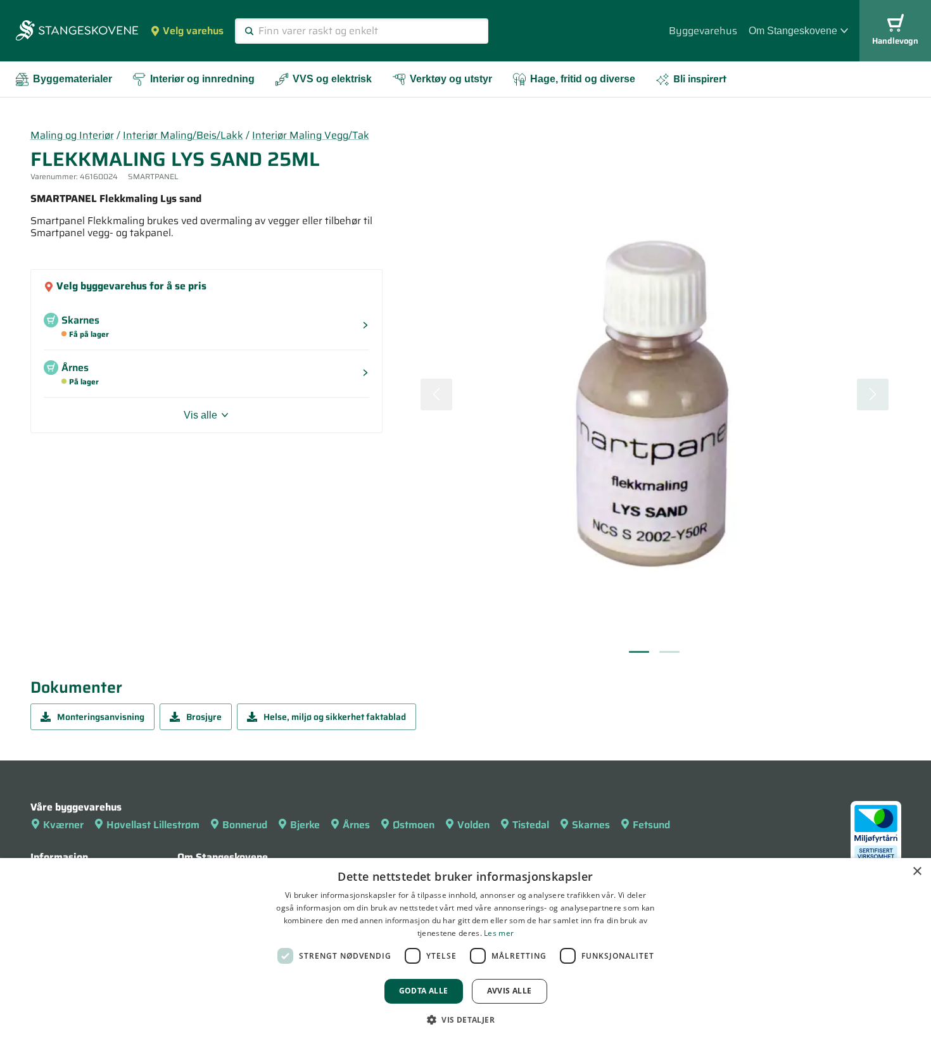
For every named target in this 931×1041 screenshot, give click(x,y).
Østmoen (413, 825)
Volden (473, 825)
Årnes (356, 825)
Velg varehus (193, 31)
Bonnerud (244, 825)
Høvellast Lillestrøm (153, 825)
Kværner (63, 825)
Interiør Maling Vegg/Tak (310, 135)
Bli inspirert (699, 79)
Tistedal (530, 825)
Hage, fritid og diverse (582, 78)
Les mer (499, 933)
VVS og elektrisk (332, 78)
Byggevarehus (703, 31)
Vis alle (200, 415)
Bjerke (305, 825)
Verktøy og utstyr (451, 78)
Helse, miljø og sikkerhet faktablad (334, 717)
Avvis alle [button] (509, 990)
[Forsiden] (77, 31)
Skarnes (591, 825)
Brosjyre (204, 717)
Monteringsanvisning (100, 717)
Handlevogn (895, 40)
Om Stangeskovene (793, 30)
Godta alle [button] (423, 990)
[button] (465, 1019)
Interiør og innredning (202, 78)
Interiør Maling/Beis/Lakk (183, 135)
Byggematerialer (72, 78)
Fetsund (651, 825)
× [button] (917, 871)
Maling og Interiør (72, 135)
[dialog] (465, 949)
